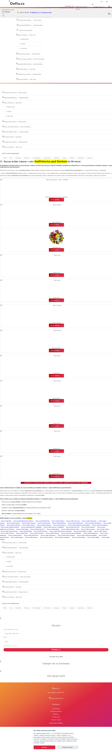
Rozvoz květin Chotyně (13, 523)
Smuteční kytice (36, 74)
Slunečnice (81, 158)
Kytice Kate (56, 297)
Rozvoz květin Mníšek (26, 531)
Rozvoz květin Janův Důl (72, 527)
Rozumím (44, 747)
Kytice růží (32, 35)
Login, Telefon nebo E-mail (11, 629)
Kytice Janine (56, 398)
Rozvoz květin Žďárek (93, 537)
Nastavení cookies (56, 720)
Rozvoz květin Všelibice (78, 537)
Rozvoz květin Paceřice (7, 533)
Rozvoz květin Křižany (53, 529)
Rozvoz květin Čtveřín (44, 523)
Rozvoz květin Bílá (6, 521)
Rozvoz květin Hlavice (59, 525)
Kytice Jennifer (56, 348)
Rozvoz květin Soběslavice (48, 535)
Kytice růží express (39, 59)
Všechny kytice (37, 20)
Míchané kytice (36, 54)
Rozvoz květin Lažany (103, 529)
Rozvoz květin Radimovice (91, 533)
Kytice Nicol (56, 423)
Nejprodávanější (37, 25)
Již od (54, 199)
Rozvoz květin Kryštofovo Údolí (70, 529)
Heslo (5, 637)
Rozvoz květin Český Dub (89, 521)
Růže (5, 158)
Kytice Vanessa (56, 222)
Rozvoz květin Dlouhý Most (75, 523)
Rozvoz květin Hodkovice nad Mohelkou (79, 525)
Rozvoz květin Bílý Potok (42, 521)
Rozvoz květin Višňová (46, 537)
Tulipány (71, 158)
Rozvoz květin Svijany (17, 537)
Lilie (11, 158)
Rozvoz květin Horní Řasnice (100, 525)
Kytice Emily (56, 373)
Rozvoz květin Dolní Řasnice (93, 523)
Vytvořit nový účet (56, 657)
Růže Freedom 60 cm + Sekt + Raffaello (56, 197)
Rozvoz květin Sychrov (31, 537)
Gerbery (89, 158)
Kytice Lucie (56, 272)
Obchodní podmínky (56, 711)
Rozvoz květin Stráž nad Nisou (66, 535)
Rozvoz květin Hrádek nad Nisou (10, 527)
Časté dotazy (56, 708)
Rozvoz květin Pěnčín (22, 533)
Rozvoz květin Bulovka (58, 521)
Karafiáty (18, 158)
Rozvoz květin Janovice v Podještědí (54, 527)
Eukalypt (56, 158)
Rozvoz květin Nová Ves (40, 531)
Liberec (29, 518)
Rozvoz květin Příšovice (52, 533)
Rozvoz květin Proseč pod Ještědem (71, 533)
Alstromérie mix (56, 247)
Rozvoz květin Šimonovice (31, 535)
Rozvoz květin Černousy (73, 521)
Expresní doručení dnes (25, 30)
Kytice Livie (56, 448)
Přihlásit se (56, 650)
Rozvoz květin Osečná (100, 531)
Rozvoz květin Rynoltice (15, 535)
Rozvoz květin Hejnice (29, 525)
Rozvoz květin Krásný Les (38, 529)
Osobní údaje (56, 717)
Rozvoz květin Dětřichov (59, 523)
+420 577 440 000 (24, 12)
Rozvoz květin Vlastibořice (62, 537)
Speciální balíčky (37, 64)
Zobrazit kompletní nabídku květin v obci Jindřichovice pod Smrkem (56, 483)
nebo (88, 1)
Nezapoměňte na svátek (65, 2)
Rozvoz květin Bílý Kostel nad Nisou (23, 521)
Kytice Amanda (56, 323)
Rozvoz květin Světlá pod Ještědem (87, 535)
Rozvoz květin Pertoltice (37, 533)
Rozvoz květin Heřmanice (44, 525)
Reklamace (56, 714)
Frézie (64, 158)
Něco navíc (32, 79)
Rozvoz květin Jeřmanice (88, 527)
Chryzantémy (36, 158)
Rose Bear (32, 69)
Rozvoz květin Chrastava (29, 523)
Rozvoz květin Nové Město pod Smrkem (61, 531)
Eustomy (26, 158)
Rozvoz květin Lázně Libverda (9, 531)
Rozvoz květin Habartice (13, 525)
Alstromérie (47, 158)
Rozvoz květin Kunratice (88, 529)
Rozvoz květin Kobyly (22, 529)
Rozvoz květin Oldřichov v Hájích (83, 531)
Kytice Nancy (56, 474)
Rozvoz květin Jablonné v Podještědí (31, 527)
